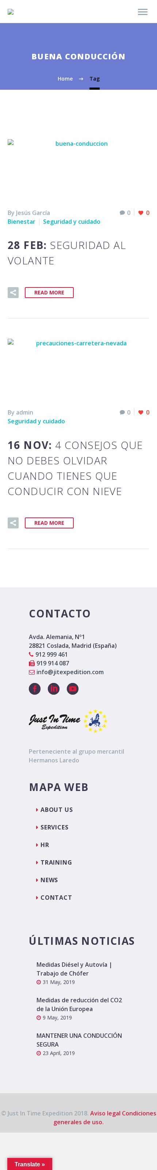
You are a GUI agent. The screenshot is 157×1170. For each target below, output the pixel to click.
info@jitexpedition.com (70, 672)
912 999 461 (51, 654)
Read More (49, 292)
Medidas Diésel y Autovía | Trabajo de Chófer (74, 969)
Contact (56, 898)
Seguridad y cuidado (71, 222)
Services (54, 827)
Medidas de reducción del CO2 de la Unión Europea (79, 1004)
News (49, 880)
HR (45, 845)
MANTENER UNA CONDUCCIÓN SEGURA (79, 1040)
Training (56, 862)
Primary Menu (142, 12)
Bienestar (21, 222)
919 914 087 (53, 663)
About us (57, 810)
